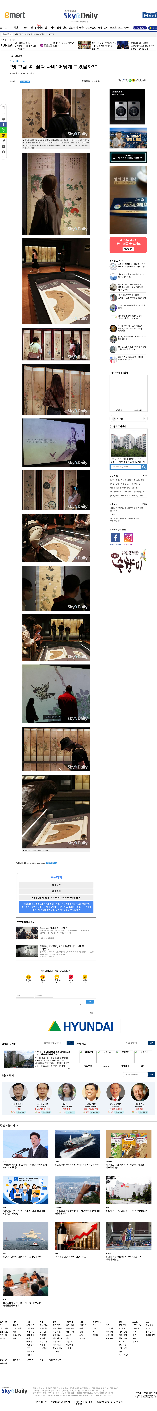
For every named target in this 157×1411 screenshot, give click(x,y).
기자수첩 (3, 1335)
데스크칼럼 (4, 1328)
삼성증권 (18, 1106)
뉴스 (11, 56)
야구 (134, 1332)
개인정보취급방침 (103, 1402)
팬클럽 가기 (128, 249)
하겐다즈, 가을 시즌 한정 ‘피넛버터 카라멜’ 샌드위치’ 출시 (125, 1166)
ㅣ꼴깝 (112, 515)
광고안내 (68, 1402)
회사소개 (38, 1402)
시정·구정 (43, 1342)
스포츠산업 (136, 1325)
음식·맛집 (123, 1348)
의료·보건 (30, 1345)
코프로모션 (138, 410)
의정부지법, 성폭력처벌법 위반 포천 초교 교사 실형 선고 (128, 488)
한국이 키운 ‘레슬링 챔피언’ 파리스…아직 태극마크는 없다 (124, 1258)
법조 (28, 1348)
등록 (90, 1001)
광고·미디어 (57, 1348)
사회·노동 (30, 1328)
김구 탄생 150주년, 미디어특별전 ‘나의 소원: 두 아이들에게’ (62, 948)
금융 (81, 27)
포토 (120, 27)
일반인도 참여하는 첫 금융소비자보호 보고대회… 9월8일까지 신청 (25, 1212)
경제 (59, 27)
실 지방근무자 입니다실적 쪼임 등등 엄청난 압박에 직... (126, 509)
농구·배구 (136, 1342)
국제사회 (109, 1332)
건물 (94, 1328)
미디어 (121, 1342)
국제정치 (109, 1335)
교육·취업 (30, 1335)
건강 (121, 1352)
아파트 (95, 1335)
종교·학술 (123, 1338)
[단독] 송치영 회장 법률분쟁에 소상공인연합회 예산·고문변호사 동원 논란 (128, 480)
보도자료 (29, 1360)
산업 (65, 27)
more (144, 476)
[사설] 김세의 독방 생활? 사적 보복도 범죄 (126, 484)
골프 (134, 1338)
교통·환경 (30, 1352)
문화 (106, 27)
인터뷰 (2, 1338)
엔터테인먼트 (124, 1355)
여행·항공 (57, 1345)
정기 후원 (56, 885)
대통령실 (16, 1325)
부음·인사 (30, 1355)
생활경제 (73, 27)
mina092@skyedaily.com (36, 863)
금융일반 (82, 1325)
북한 (15, 1338)
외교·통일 (17, 1335)
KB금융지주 (139, 1106)
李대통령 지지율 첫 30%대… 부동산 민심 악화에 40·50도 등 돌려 (25, 1166)
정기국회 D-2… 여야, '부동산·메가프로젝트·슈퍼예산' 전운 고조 (65, 46)
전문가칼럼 (4, 1332)
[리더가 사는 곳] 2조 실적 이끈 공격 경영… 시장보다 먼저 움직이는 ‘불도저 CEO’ (128, 460)
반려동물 (122, 1345)
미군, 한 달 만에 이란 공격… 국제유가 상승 (30, 34)
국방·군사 (30, 1342)
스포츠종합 (136, 1328)
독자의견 (84, 1402)
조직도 (45, 1402)
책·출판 (122, 1328)
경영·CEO (44, 1325)
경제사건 (43, 1345)
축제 (125, 1335)
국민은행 (115, 1106)
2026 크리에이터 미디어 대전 (53, 928)
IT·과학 (56, 1352)
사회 (53, 27)
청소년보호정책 (116, 1402)
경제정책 (43, 1335)
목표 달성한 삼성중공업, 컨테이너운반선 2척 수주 (77, 1165)
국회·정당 (17, 1328)
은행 (81, 1328)
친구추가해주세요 (115, 544)
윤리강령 (60, 1402)
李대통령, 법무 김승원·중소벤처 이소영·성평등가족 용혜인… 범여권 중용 (103, 46)
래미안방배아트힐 (91, 1109)
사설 (1, 1325)
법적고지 (92, 1402)
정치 (47, 27)
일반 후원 (56, 891)
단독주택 (66, 1109)
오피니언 (28, 27)
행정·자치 (17, 1332)
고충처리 (79, 1404)
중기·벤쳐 (43, 1332)
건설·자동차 (57, 1328)
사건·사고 (30, 1325)
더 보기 (68, 1068)
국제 (100, 27)
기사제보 (120, 419)
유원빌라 (139, 1109)
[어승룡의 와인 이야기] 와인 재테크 (70, 1257)
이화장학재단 (67, 1106)
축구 (134, 1335)
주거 (28, 1338)
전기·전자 (57, 1325)
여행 (121, 1335)
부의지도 (38, 27)
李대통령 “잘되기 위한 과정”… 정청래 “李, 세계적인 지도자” (128, 492)
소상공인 (69, 1348)
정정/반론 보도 (55, 1360)
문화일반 (122, 1325)
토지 (94, 1332)
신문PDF (3, 1360)
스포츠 (113, 27)
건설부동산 (90, 27)
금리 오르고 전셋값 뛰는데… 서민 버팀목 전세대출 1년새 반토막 (77, 1212)
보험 (81, 1335)
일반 (94, 1325)
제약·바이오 (57, 1338)
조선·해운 (57, 1332)
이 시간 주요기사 (7, 40)
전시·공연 (123, 1332)
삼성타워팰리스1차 (42, 1109)
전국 (41, 1360)
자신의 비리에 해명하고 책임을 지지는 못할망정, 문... (124, 520)
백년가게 (69, 1345)
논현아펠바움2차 (115, 1109)
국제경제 (109, 1328)
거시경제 (43, 1348)
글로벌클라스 (111, 1338)
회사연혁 (52, 1402)
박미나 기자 (19, 81)
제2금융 (82, 1338)
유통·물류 (57, 1335)
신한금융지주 (42, 1106)
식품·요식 (57, 1342)
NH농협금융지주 (91, 1106)
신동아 (18, 1109)
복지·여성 (30, 1332)
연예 (151, 1332)
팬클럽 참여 (20, 1112)
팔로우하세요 (128, 544)
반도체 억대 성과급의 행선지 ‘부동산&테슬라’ (126, 1211)
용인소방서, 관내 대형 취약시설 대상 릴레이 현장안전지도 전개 (22, 1304)
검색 (70, 1043)
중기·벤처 (70, 1325)
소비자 (42, 1338)
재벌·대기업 (44, 1328)
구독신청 (119, 410)
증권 (81, 1332)
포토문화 (19, 56)
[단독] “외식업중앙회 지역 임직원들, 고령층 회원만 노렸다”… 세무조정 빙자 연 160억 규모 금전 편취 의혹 (128, 496)
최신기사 (17, 27)
